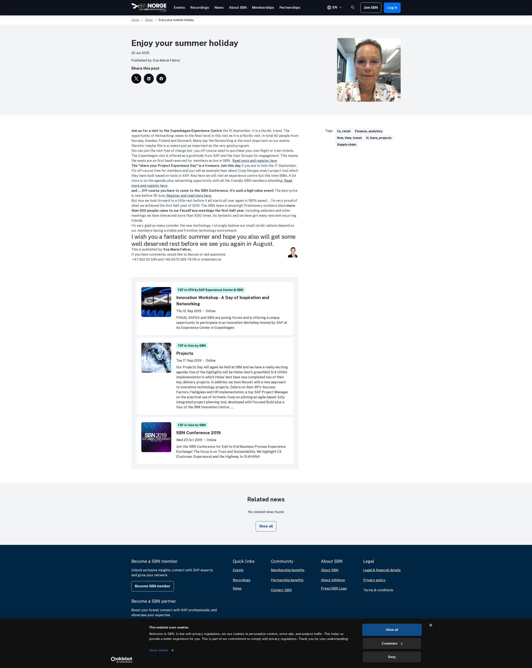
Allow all (392, 629)
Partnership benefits (287, 580)
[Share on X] (136, 79)
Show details (158, 650)
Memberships (263, 8)
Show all (266, 526)
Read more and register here (254, 161)
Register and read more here (189, 196)
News (219, 8)
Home (135, 20)
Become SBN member (152, 586)
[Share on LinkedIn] (149, 79)
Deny (392, 657)
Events (179, 8)
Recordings (199, 8)
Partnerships (290, 8)
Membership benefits (287, 570)
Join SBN (371, 8)
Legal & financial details (382, 570)
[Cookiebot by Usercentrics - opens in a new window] (121, 660)
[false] (353, 7)
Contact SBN (281, 590)
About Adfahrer (333, 580)
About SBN (238, 8)
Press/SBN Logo (334, 588)
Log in (392, 8)
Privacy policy (374, 580)
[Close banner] (430, 625)
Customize (389, 643)
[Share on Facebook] (161, 79)
